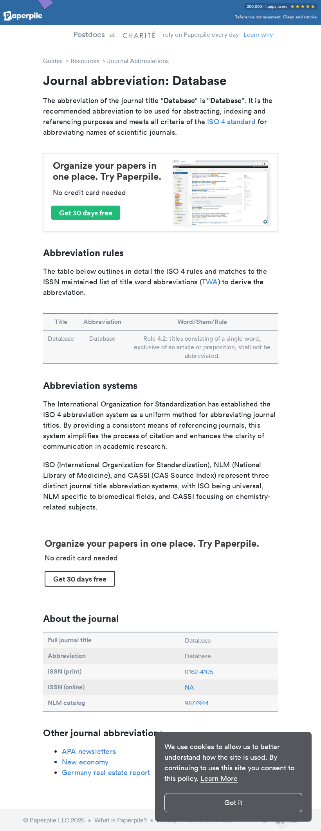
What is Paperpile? (120, 820)
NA (189, 687)
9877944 (197, 703)
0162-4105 (199, 672)
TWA (210, 281)
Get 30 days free (85, 212)
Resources (84, 61)
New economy (85, 761)
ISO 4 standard (231, 121)
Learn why (258, 34)
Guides (53, 61)
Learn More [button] (219, 778)
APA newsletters (89, 751)
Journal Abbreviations (138, 61)
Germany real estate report (106, 772)
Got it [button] (233, 802)
